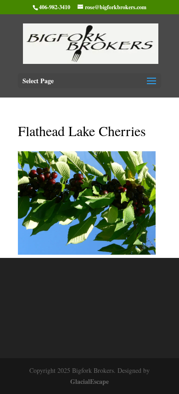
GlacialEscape (89, 381)
